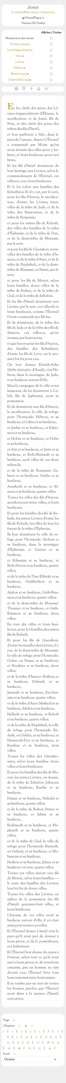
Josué (35, 12)
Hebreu (18, 68)
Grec (18, 56)
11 (36, 1037)
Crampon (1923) (19, 44)
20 (9, 1048)
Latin (19, 62)
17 (38, 1043)
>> (32, 1026)
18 (48, 1043)
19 (58, 1043)
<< (19, 1026)
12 (46, 1037)
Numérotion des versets (20, 38)
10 (27, 1037)
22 (29, 1048)
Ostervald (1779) (18, 80)
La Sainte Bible (21, 12)
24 (49, 1048)
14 (8, 1043)
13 (56, 1037)
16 (28, 1043)
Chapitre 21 (48, 12)
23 (39, 1048)
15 (18, 1043)
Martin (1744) (18, 74)
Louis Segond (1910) (19, 50)
